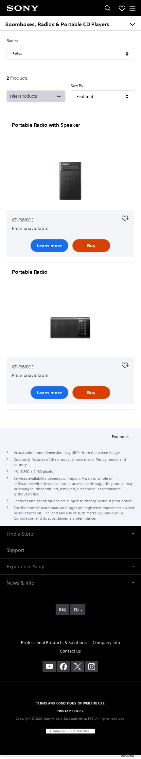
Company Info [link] (106, 642)
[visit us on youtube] (49, 666)
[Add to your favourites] (125, 217)
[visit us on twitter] (77, 666)
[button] (70, 534)
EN (76, 610)
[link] (62, 609)
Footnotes (121, 436)
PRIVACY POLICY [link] (70, 711)
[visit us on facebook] (63, 666)
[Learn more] (70, 182)
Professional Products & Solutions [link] (54, 642)
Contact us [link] (70, 651)
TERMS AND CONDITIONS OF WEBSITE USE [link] (70, 703)
